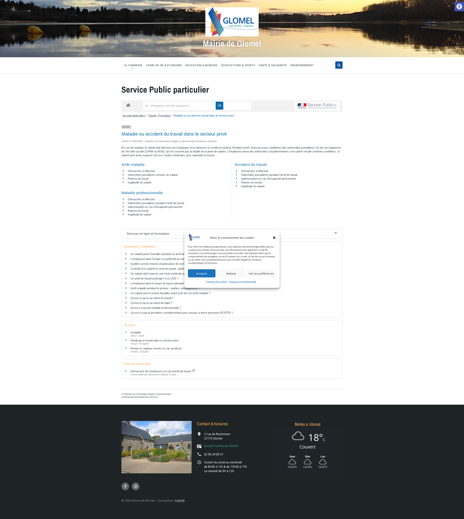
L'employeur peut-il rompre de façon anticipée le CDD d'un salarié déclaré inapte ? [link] (178, 283)
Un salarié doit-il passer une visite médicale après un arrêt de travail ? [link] (171, 273)
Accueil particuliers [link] (134, 115)
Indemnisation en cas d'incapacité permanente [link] (268, 178)
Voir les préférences (261, 273)
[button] (274, 237)
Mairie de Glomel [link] (232, 43)
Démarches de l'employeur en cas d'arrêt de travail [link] (160, 371)
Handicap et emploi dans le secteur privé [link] (154, 340)
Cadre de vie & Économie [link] (164, 65)
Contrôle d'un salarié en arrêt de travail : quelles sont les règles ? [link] (168, 268)
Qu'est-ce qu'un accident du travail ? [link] (151, 298)
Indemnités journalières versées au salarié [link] (153, 174)
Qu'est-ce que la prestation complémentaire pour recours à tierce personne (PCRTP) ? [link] (181, 312)
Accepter (201, 273)
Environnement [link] (302, 65)
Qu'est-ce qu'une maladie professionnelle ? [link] (155, 307)
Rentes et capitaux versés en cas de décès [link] (156, 348)
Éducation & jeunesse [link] (201, 65)
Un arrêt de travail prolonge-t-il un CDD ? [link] (154, 278)
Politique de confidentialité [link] (242, 281)
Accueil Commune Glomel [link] (221, 446)
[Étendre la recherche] (339, 65)
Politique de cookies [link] (216, 281)
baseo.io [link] (153, 397)
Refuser (231, 273)
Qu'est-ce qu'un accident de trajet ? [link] (151, 302)
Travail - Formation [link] (159, 115)
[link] (459, 6)
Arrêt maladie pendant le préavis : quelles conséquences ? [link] (164, 288)
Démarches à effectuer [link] (141, 171)
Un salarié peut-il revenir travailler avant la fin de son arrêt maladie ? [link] (170, 293)
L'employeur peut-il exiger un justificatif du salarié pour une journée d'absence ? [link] (177, 258)
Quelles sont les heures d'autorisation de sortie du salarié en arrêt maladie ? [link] (175, 263)
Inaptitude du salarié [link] (139, 182)
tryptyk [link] (180, 501)
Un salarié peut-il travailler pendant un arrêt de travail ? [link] (162, 254)
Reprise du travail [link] (138, 178)
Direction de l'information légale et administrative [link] (147, 394)
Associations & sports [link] (238, 65)
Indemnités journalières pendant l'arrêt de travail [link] (269, 174)
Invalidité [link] (135, 332)
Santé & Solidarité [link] (273, 65)
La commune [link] (133, 65)
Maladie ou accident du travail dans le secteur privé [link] (204, 115)
